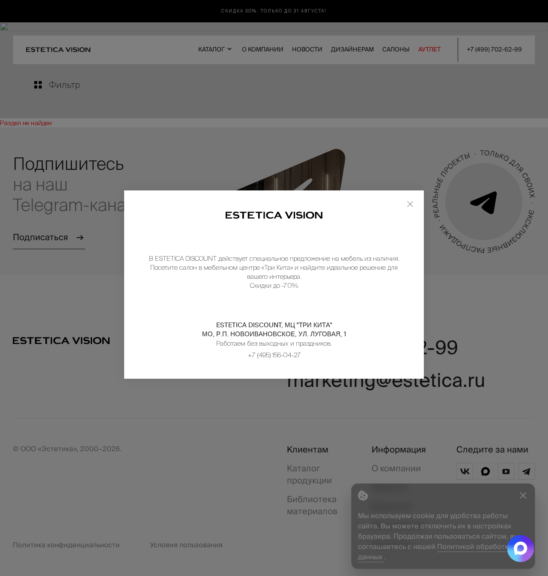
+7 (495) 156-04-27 (274, 355)
